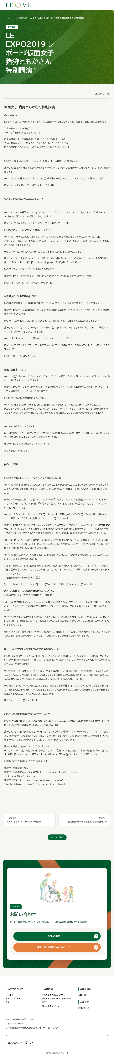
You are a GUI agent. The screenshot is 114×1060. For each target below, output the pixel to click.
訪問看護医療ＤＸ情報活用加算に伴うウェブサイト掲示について (33, 1028)
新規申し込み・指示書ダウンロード (20, 1019)
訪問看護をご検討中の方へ (53, 995)
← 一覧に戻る (57, 837)
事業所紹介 (83, 995)
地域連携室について (50, 1006)
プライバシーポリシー (14, 1024)
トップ (8, 18)
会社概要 (9, 995)
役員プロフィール (13, 999)
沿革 (7, 1002)
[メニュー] (105, 5)
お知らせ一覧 (83, 1008)
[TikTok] (31, 1043)
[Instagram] (26, 1043)
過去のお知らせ (20, 18)
